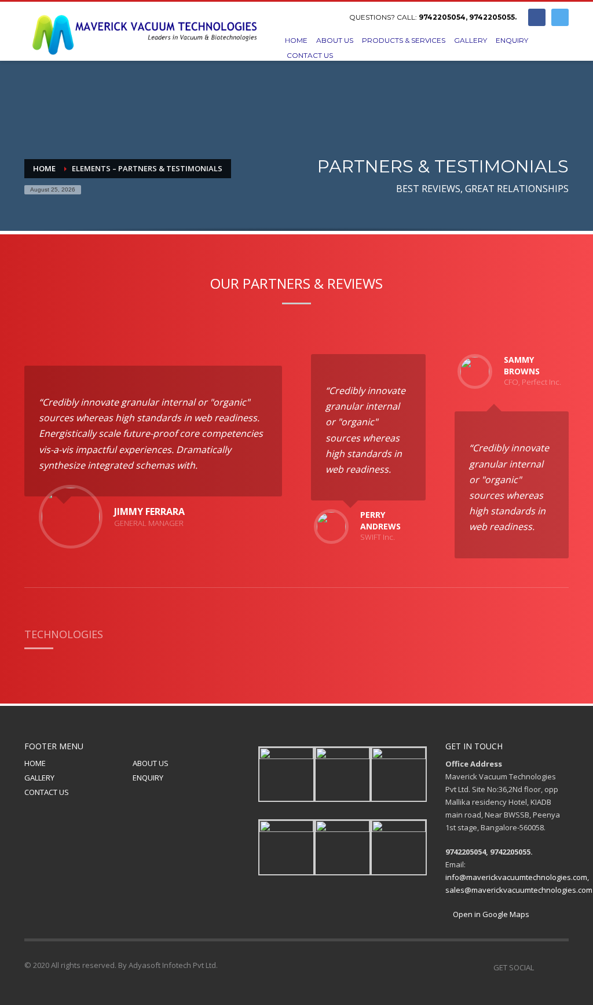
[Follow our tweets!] (560, 967)
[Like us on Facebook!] (542, 967)
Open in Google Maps (490, 914)
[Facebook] (537, 17)
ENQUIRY (148, 777)
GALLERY (39, 777)
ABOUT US (151, 763)
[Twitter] (560, 17)
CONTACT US (46, 792)
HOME (35, 763)
